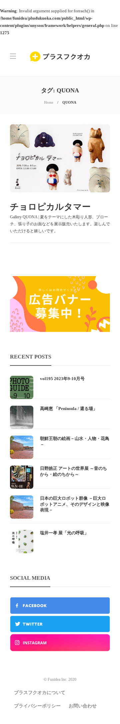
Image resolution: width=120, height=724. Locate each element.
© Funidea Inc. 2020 (60, 679)
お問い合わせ (83, 705)
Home (48, 102)
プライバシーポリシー (37, 705)
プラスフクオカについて (39, 692)
